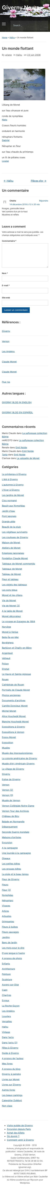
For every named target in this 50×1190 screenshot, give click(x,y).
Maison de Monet (11, 542)
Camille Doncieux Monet (15, 705)
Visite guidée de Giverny (20, 1125)
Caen (4, 990)
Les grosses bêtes (11, 868)
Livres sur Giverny (11, 1084)
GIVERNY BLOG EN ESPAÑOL (17, 412)
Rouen (5, 679)
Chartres (6, 995)
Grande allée (8, 521)
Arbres (5, 911)
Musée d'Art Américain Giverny (18, 763)
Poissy (5, 663)
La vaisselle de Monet (28, 458)
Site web (6, 297)
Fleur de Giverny (10, 879)
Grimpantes (8, 921)
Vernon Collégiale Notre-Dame (18, 805)
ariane (8, 54)
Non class (7, 1105)
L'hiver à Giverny (11, 489)
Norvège (6, 626)
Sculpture (7, 979)
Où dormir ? (13, 1136)
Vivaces (6, 905)
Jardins (6, 937)
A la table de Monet (12, 611)
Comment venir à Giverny (20, 1139)
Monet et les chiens (12, 595)
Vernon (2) (7, 789)
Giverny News (20, 7)
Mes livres (7, 1063)
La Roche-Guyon (10, 1005)
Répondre (43, 201)
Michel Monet (9, 711)
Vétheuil (6, 658)
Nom (5, 273)
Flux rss (6, 382)
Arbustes (6, 916)
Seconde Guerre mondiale (15, 832)
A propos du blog (11, 1069)
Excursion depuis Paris (19, 1129)
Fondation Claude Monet (15, 558)
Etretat (5, 669)
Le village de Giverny (13, 768)
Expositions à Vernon (13, 732)
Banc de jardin (9, 942)
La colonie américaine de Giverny (19, 758)
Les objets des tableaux (14, 584)
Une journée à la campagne (16, 853)
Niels (4, 119)
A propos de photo (12, 958)
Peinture (6, 974)
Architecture (8, 968)
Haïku (12, 37)
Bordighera (7, 642)
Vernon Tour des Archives (15, 811)
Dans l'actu (8, 1037)
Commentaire (9, 241)
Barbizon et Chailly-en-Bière (17, 647)
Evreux (5, 1000)
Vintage (6, 1032)
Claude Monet (9, 361)
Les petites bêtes (11, 863)
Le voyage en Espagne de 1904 (18, 621)
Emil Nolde (21, 447)
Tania (5, 454)
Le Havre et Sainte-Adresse (16, 674)
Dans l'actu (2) (9, 1042)
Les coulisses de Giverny (15, 537)
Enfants (6, 963)
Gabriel (5, 140)
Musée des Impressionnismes (17, 753)
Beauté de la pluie (11, 526)
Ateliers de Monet (11, 547)
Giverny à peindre (11, 1074)
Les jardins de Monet (13, 495)
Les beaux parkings (12, 1095)
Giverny (6, 331)
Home (4, 37)
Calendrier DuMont (12, 1100)
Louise (5, 161)
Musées (6, 747)
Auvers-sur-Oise (10, 984)
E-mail (6, 285)
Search (44, 25)
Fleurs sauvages (10, 932)
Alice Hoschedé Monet (14, 716)
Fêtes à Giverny (10, 1047)
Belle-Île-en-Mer (10, 637)
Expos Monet (9, 737)
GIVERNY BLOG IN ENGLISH (17, 402)
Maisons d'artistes (11, 837)
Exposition (7, 742)
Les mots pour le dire (13, 947)
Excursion (7, 842)
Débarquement (10, 826)
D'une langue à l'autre (13, 953)
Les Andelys (8, 351)
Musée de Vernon (11, 800)
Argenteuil (7, 653)
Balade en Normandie (13, 821)
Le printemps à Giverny (14, 474)
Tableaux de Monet (12, 568)
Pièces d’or (38, 180)
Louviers (6, 1016)
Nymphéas (7, 895)
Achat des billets (15, 1132)
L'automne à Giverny (13, 484)
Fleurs (5, 884)
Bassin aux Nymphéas (13, 505)
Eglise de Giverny (11, 779)
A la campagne (10, 847)
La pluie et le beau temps (15, 874)
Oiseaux (6, 858)
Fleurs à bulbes (10, 926)
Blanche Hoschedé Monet (15, 721)
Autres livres (8, 1089)
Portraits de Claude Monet (16, 690)
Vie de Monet (9, 600)
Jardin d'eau (8, 511)
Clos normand (9, 500)
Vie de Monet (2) (11, 605)
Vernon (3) (7, 795)
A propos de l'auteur (12, 1058)
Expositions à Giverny (13, 726)
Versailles (7, 1021)
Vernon (5, 341)
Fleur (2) (6, 890)
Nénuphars (7, 900)
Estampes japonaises (13, 553)
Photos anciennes (11, 695)
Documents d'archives (13, 700)
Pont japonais (9, 516)
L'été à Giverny (10, 479)
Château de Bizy (10, 816)
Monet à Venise (10, 632)
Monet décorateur (11, 616)
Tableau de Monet (11, 574)
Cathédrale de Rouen (13, 684)
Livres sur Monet (10, 1079)
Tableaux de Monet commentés (18, 563)
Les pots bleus (9, 590)
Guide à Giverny (10, 1053)
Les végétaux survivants (14, 532)
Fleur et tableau (10, 579)
